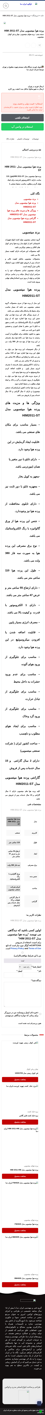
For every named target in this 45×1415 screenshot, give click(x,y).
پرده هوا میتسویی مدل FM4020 (26, 1224)
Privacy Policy (17, 948)
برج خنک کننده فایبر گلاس (28, 1116)
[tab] (35, 139)
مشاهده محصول (32, 1043)
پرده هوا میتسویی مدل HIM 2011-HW (24, 1170)
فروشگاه (35, 16)
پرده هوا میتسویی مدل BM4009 (26, 1278)
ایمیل (19, 971)
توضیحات (35, 139)
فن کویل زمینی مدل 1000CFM (26, 1073)
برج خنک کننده (33, 1112)
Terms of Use (35, 948)
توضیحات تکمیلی (23, 139)
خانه (42, 16)
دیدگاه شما (36, 980)
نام (39, 971)
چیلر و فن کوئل (14, 34)
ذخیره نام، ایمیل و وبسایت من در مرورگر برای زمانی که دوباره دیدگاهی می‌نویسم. (21, 1014)
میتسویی (40, 37)
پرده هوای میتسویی (27, 34)
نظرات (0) (10, 139)
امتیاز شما (36, 967)
